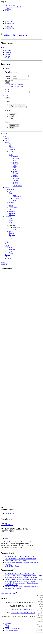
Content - (12, 5)
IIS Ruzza (8, 50)
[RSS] (21, 16)
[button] (2, 47)
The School (7, 141)
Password (8, 78)
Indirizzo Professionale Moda (17, 158)
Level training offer (11, 220)
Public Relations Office (8, 244)
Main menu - (13, 7)
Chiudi (39, 630)
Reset (7, 97)
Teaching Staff (16, 199)
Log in (7, 82)
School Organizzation (9, 188)
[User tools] (1, 535)
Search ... (8, 92)
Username (8, 76)
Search (7, 58)
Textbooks (12, 224)
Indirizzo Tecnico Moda (15, 173)
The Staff (10, 192)
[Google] (10, 16)
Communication (10, 513)
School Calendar (11, 232)
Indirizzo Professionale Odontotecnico (17, 184)
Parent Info (8, 54)
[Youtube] (14, 16)
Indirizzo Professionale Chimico (17, 178)
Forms (11, 253)
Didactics (8, 216)
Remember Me (9, 80)
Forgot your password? (16, 86)
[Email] (17, 16)
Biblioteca (12, 215)
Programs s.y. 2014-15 (12, 237)
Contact (7, 56)
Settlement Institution (12, 212)
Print (6, 538)
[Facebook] (2, 16)
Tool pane (8, 9)
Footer (7, 10)
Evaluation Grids (16, 228)
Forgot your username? (16, 84)
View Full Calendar (7, 525)
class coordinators (17, 196)
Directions (8, 52)
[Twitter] (6, 16)
